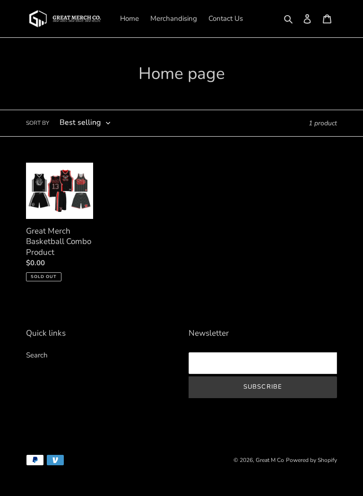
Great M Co (270, 460)
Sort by (37, 123)
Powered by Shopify (311, 460)
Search (37, 355)
